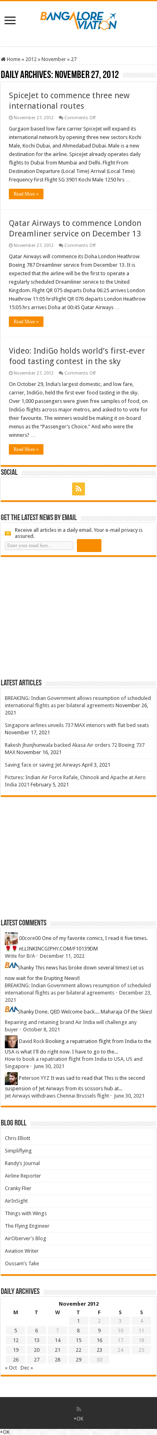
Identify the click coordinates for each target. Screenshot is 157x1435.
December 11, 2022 (62, 956)
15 (78, 1340)
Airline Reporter (23, 1176)
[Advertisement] (61, 617)
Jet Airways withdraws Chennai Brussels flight (57, 1096)
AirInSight (16, 1201)
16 (99, 1340)
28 (57, 1360)
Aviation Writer (22, 1251)
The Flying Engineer (27, 1226)
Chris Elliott (17, 1138)
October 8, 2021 (41, 1029)
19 (16, 1350)
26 (16, 1360)
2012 (31, 59)
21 (57, 1350)
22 (78, 1350)
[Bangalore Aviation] (78, 19)
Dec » (27, 1368)
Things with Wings (26, 1213)
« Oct (11, 1368)
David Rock (31, 1041)
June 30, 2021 (49, 1066)
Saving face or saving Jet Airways (43, 765)
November (53, 59)
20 (36, 1350)
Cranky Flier (18, 1188)
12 (16, 1340)
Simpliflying (18, 1151)
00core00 (30, 938)
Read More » (26, 194)
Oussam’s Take (22, 1263)
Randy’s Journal (22, 1163)
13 (36, 1340)
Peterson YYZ (34, 1078)
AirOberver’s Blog (25, 1238)
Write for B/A (20, 956)
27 (36, 1360)
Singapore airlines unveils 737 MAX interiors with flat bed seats (77, 725)
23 (99, 1350)
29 (78, 1360)
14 (57, 1340)
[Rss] (78, 489)
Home (13, 59)
